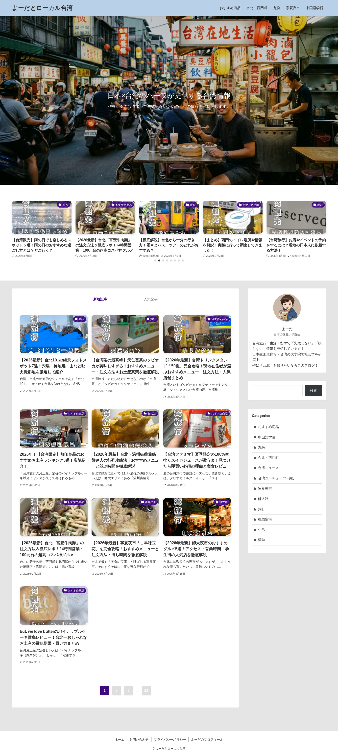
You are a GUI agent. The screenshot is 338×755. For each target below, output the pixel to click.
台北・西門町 (268, 458)
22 (146, 690)
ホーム (119, 739)
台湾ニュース (268, 468)
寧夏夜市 (265, 489)
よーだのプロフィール (207, 739)
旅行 (261, 509)
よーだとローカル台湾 (42, 8)
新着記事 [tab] (100, 299)
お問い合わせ (139, 739)
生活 (261, 530)
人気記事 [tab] (151, 299)
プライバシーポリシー (170, 739)
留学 (261, 540)
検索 (313, 391)
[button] (155, 260)
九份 (261, 447)
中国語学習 (266, 437)
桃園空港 (265, 519)
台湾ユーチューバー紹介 (277, 478)
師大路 (263, 499)
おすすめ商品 (268, 427)
